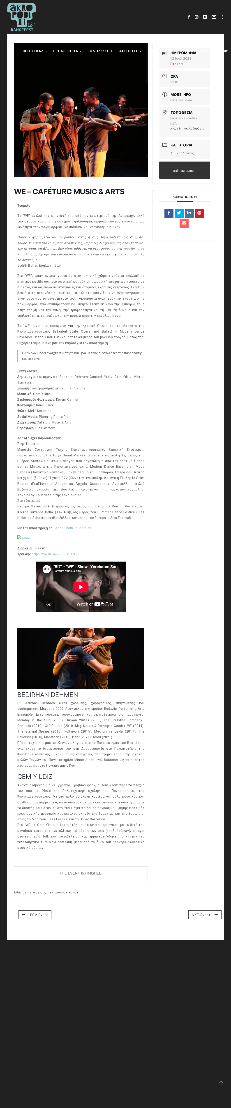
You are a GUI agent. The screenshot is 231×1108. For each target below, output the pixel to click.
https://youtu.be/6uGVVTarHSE (56, 554)
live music (34, 892)
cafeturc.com (181, 100)
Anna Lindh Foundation (73, 528)
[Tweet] (179, 213)
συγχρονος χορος (64, 892)
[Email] (184, 223)
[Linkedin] (189, 213)
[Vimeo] (205, 17)
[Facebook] (189, 17)
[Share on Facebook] (168, 213)
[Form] (214, 17)
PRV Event (39, 915)
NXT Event (201, 915)
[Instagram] (197, 17)
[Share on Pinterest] (199, 213)
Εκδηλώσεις (184, 153)
